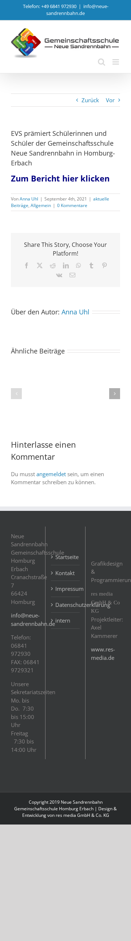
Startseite (65, 557)
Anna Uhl (29, 199)
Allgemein (41, 205)
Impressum (65, 588)
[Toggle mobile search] (101, 62)
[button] (16, 393)
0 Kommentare (72, 205)
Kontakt (65, 573)
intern (62, 620)
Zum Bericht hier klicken (60, 178)
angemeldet (51, 474)
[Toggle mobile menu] (116, 62)
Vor (110, 100)
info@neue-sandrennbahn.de (77, 10)
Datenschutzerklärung (65, 604)
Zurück (90, 100)
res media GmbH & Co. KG (82, 815)
